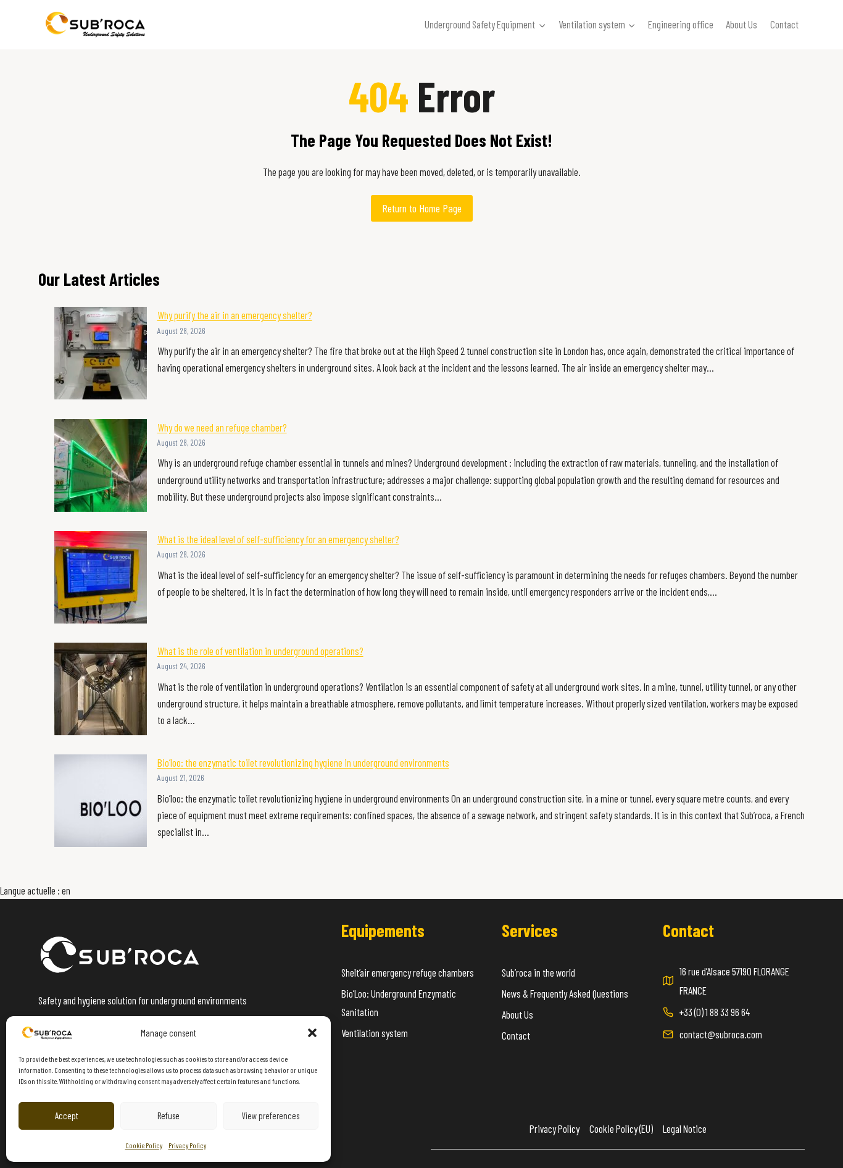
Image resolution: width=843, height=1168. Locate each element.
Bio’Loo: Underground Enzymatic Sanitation (398, 1003)
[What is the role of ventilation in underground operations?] (100, 689)
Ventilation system (374, 1033)
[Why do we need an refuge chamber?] (100, 465)
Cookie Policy (143, 1145)
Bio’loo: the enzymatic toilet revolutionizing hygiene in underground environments (303, 762)
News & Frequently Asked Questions (565, 993)
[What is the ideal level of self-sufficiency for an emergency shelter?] (100, 577)
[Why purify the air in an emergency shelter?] (100, 353)
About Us (741, 24)
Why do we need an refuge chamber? (222, 427)
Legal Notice (685, 1128)
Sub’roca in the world (538, 972)
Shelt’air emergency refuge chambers (407, 972)
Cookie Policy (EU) (621, 1128)
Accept (66, 1115)
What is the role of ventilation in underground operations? (260, 650)
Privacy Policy (187, 1145)
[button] (312, 1033)
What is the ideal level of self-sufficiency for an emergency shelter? (278, 539)
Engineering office (680, 24)
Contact (784, 24)
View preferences (270, 1115)
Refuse (168, 1115)
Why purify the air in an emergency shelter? (234, 315)
